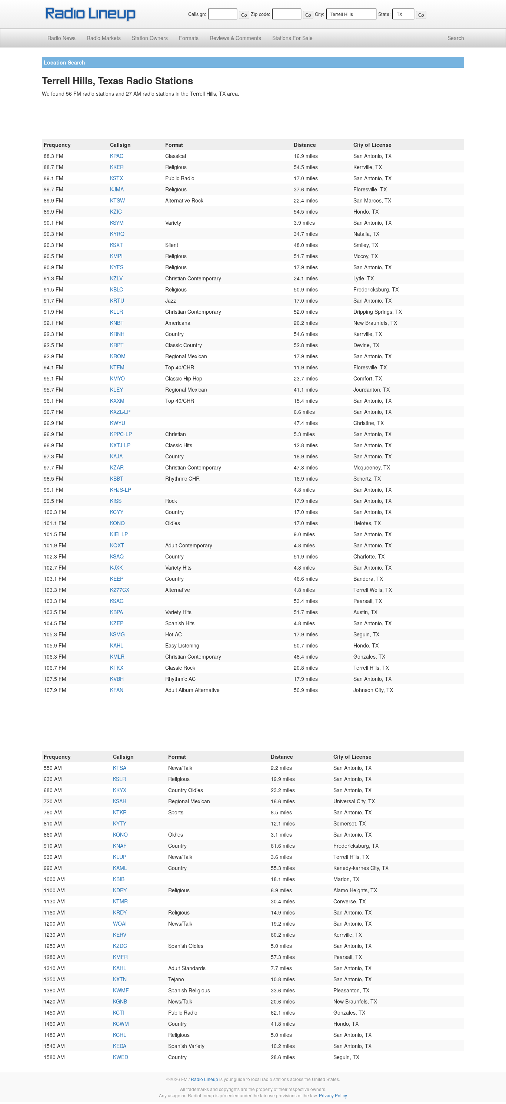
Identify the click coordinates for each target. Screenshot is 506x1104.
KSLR (119, 778)
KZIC (116, 211)
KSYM (117, 222)
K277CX (119, 589)
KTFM (117, 367)
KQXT (117, 545)
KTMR (120, 901)
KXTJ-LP (120, 445)
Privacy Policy (333, 1095)
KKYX (119, 790)
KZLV (116, 278)
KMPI (116, 256)
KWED (120, 1057)
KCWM (121, 1023)
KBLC (116, 289)
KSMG (117, 634)
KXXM (117, 400)
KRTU (117, 300)
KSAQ (117, 556)
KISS (115, 500)
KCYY (116, 511)
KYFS (116, 267)
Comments (235, 38)
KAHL (116, 645)
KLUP (119, 856)
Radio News (61, 38)
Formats (189, 38)
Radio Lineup (204, 1079)
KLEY (116, 389)
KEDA (119, 1045)
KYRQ (117, 233)
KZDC (120, 945)
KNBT (117, 322)
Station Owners (150, 38)
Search (455, 38)
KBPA (116, 612)
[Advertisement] (253, 119)
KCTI (118, 1012)
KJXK (116, 567)
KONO (117, 523)
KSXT (116, 244)
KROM (118, 356)
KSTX (116, 178)
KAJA (116, 456)
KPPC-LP (121, 434)
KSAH (119, 801)
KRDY (120, 912)
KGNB (120, 1001)
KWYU (117, 422)
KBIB (118, 879)
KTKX (116, 667)
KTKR (120, 812)
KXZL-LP (120, 411)
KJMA (117, 189)
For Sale (292, 38)
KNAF (120, 845)
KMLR (117, 656)
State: (384, 14)
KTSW (117, 200)
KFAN (116, 689)
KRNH (117, 333)
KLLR (116, 311)
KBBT (116, 478)
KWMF (121, 990)
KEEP (116, 578)
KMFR (120, 956)
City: (319, 14)
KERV (119, 934)
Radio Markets (104, 38)
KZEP (116, 623)
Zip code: (260, 14)
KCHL (119, 1034)
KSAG (117, 600)
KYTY (119, 823)
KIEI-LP (119, 534)
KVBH (117, 678)
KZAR (117, 467)
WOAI (120, 923)
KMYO (117, 378)
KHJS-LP (120, 489)
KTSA (119, 767)
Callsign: (197, 14)
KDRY (120, 890)
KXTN (120, 979)
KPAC (116, 155)
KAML (120, 867)
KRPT (117, 345)
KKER (117, 167)
